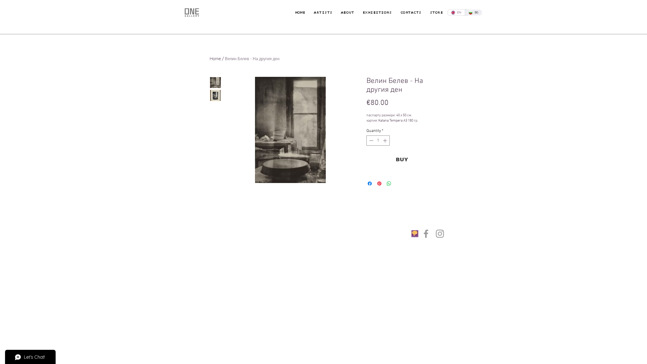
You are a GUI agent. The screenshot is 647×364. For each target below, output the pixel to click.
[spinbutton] (378, 140)
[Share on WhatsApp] (389, 183)
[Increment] (385, 140)
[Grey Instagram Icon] (439, 233)
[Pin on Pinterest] (379, 183)
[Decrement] (370, 140)
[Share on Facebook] (370, 183)
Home (215, 58)
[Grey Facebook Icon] (426, 233)
